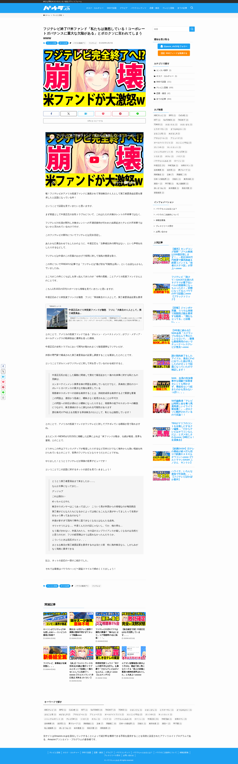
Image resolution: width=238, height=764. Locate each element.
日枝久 (176, 179)
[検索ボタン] (192, 8)
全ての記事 (63, 43)
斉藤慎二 (181, 174)
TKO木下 (183, 120)
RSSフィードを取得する (174, 53)
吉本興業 (159, 170)
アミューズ (176, 138)
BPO (172, 115)
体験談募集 (160, 220)
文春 (170, 174)
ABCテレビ (160, 115)
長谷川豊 (187, 188)
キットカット (174, 147)
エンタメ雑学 (163, 70)
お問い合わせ (161, 232)
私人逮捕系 (182, 184)
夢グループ (184, 170)
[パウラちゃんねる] (56, 8)
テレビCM (181, 152)
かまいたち (171, 124)
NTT (157, 120)
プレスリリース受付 (164, 226)
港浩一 (158, 184)
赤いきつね (160, 188)
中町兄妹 (173, 165)
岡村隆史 (159, 174)
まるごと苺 (160, 134)
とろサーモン (160, 129)
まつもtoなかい (178, 129)
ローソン (179, 161)
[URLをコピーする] (3, 398)
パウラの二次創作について (167, 214)
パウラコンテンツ (123, 752)
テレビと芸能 (51, 43)
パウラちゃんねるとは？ (166, 209)
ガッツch (159, 147)
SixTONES (169, 120)
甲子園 (169, 184)
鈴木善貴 (174, 188)
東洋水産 (189, 179)
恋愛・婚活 (163, 93)
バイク (181, 156)
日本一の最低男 (161, 179)
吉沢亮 (171, 170)
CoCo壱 (183, 115)
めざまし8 (174, 134)
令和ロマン (187, 165)
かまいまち (186, 124)
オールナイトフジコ (163, 143)
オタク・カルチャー (166, 76)
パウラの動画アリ (79, 43)
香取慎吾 (159, 193)
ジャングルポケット (163, 152)
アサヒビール (160, 138)
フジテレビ (93, 43)
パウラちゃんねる (162, 161)
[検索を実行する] (192, 29)
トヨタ (158, 156)
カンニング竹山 (183, 143)
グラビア (109, 752)
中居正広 (159, 165)
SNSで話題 (163, 82)
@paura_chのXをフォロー (175, 46)
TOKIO (158, 124)
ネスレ (169, 156)
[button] (51, 113)
